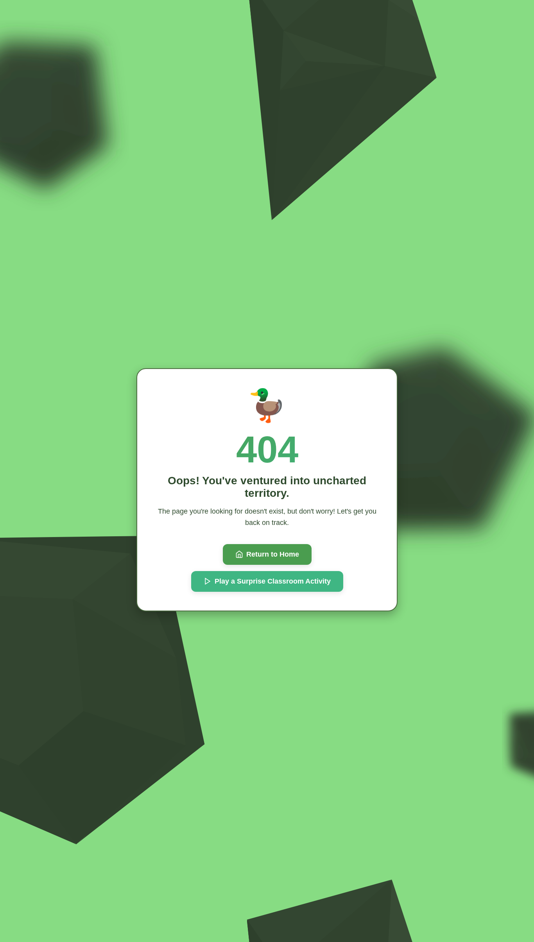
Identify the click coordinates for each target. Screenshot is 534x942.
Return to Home (272, 554)
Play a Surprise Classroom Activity (273, 581)
